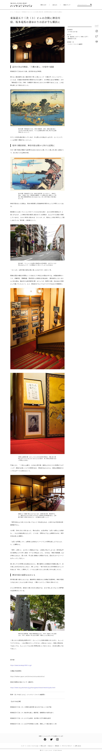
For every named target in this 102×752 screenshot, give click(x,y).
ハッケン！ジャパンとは (32, 745)
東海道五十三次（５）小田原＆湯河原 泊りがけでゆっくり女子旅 (30, 707)
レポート (77, 36)
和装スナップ (67, 4)
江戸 (86, 36)
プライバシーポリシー (67, 745)
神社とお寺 (43, 4)
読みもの (50, 745)
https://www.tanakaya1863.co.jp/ (21, 665)
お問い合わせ (78, 745)
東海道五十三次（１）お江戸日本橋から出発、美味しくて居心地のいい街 (33, 724)
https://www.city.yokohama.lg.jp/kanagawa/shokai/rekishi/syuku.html (32, 688)
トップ (22, 745)
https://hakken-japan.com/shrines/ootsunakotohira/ (27, 676)
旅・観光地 (71, 36)
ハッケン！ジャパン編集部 (75, 44)
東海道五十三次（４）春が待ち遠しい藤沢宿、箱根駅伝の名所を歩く (32, 713)
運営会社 (57, 745)
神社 (82, 36)
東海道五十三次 (72, 38)
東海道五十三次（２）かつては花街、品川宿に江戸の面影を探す (30, 718)
